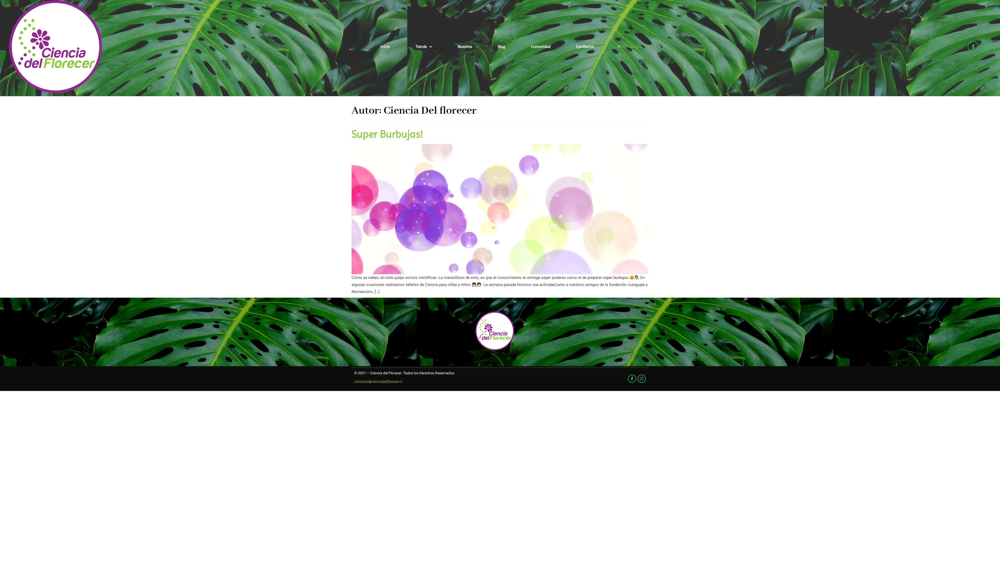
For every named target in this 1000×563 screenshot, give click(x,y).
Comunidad (541, 46)
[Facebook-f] (973, 46)
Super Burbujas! (387, 134)
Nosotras (465, 46)
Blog (501, 46)
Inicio (385, 46)
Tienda (421, 46)
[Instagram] (985, 46)
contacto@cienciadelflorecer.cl (378, 382)
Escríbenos (585, 46)
